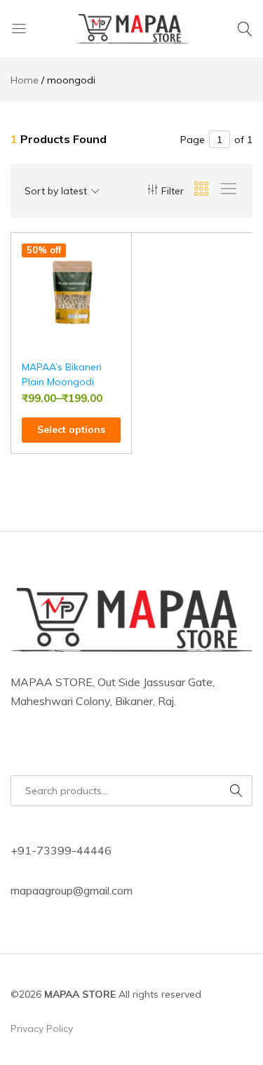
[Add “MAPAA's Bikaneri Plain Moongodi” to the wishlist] (121, 254)
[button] (121, 281)
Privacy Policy (42, 1028)
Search (237, 790)
